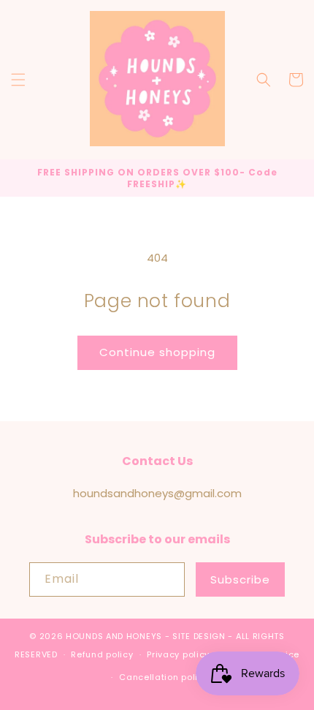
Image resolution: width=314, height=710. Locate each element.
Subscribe (240, 579)
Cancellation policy (163, 677)
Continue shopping (157, 352)
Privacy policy (178, 654)
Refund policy (102, 654)
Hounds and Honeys (114, 636)
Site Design (199, 636)
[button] (18, 80)
